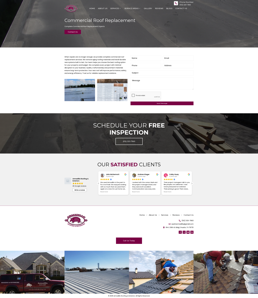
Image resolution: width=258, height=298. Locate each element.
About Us (102, 8)
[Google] (192, 232)
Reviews (159, 8)
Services (114, 8)
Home (92, 8)
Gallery (148, 8)
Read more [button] (104, 192)
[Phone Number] (176, 3)
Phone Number (186, 2)
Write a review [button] (79, 190)
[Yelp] (184, 232)
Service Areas (131, 8)
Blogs (169, 8)
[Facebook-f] (180, 232)
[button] (191, 183)
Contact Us (181, 8)
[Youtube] (188, 232)
